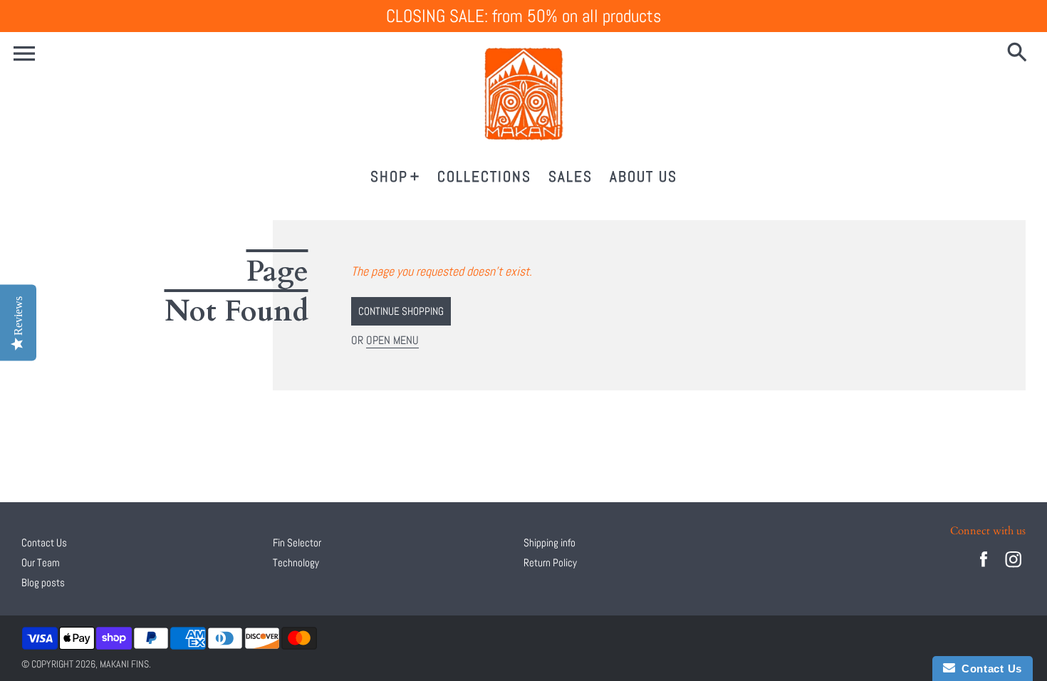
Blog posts (43, 582)
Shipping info (549, 542)
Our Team (40, 562)
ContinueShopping (401, 311)
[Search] (1019, 53)
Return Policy (550, 562)
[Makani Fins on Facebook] (984, 569)
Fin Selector (297, 542)
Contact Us (44, 542)
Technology (296, 562)
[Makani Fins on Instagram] (1013, 569)
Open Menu (392, 340)
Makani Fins (124, 663)
